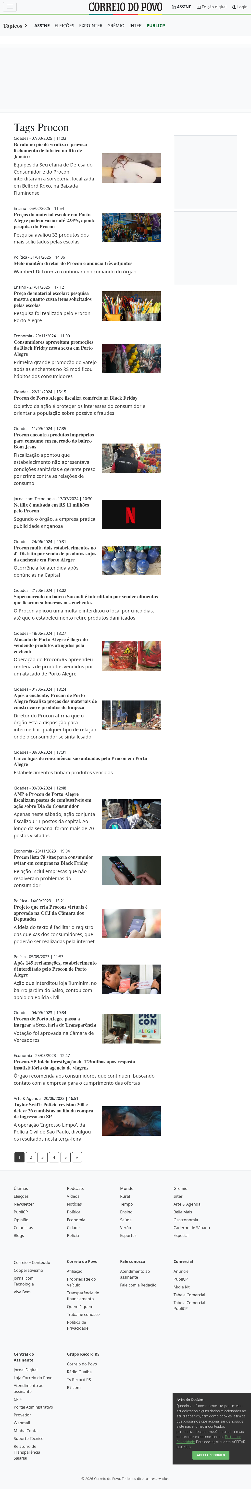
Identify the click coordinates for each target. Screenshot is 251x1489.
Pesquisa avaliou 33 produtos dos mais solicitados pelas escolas (51, 238)
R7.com (74, 1387)
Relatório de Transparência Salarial (27, 1452)
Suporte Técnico (29, 1438)
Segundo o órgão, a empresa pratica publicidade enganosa (54, 522)
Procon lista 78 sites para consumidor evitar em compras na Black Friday (53, 860)
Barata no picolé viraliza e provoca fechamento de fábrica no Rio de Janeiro (50, 150)
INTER (135, 25)
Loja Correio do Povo (33, 1377)
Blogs (19, 1235)
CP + (18, 1399)
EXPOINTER (90, 25)
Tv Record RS (79, 1379)
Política (73, 1212)
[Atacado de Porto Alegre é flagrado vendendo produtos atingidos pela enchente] (131, 656)
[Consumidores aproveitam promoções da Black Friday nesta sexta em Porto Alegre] (131, 358)
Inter (178, 1196)
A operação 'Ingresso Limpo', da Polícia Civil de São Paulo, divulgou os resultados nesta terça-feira (52, 1131)
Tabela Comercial (189, 1295)
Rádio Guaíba (79, 1371)
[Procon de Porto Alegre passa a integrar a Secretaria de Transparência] (131, 1029)
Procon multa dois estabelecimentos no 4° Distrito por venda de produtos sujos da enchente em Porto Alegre (55, 553)
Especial (181, 1235)
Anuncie (181, 1271)
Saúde (126, 1219)
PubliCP (21, 1212)
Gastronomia (186, 1219)
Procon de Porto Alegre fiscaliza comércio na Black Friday (76, 397)
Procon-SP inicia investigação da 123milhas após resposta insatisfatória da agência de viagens (74, 1064)
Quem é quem (80, 1306)
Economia (76, 1219)
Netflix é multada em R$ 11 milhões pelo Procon (51, 507)
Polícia (73, 1235)
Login (242, 7)
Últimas (21, 1188)
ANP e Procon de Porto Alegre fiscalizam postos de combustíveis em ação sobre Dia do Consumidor (52, 800)
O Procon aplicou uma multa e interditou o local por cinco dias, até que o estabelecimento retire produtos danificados (84, 614)
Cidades (74, 1227)
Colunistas (23, 1227)
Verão (125, 1227)
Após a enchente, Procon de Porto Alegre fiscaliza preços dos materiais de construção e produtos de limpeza (55, 701)
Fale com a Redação (138, 1285)
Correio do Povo (82, 1364)
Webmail (22, 1422)
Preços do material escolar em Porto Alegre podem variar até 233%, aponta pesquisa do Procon (55, 220)
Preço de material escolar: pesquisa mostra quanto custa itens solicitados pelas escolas (53, 299)
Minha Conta (26, 1430)
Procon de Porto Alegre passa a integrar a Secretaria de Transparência (55, 1021)
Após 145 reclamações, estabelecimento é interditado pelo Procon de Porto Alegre (55, 968)
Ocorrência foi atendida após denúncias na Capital (46, 571)
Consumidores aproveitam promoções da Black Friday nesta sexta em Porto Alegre (53, 347)
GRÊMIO (116, 25)
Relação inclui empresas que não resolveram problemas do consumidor (50, 878)
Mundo (127, 1188)
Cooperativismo (28, 1270)
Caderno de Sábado (192, 1227)
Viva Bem (22, 1292)
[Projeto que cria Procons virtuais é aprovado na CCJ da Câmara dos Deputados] (131, 923)
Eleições (21, 1196)
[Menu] (10, 7)
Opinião (21, 1219)
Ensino (126, 1212)
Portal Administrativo (33, 1407)
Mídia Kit (182, 1287)
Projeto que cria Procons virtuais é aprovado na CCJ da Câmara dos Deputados (51, 912)
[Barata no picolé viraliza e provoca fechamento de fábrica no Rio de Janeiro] (131, 168)
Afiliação (75, 1271)
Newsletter (24, 1204)
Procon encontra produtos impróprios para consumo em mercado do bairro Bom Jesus (54, 440)
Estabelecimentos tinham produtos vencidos (63, 772)
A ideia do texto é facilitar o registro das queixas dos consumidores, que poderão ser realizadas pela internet (54, 934)
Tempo (126, 1204)
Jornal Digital (26, 1370)
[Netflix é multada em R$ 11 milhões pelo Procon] (131, 514)
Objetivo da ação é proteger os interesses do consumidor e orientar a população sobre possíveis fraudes (79, 410)
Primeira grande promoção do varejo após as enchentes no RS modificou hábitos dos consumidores (55, 369)
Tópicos (12, 25)
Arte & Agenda (187, 1204)
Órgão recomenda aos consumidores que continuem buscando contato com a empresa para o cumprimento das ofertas (84, 1079)
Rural (125, 1196)
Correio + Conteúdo (32, 1262)
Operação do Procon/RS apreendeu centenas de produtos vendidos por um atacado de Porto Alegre (53, 666)
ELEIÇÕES (64, 25)
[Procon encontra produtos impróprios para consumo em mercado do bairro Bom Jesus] (131, 458)
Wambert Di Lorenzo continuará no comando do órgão (75, 271)
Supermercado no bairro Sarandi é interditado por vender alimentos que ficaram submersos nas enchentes (86, 599)
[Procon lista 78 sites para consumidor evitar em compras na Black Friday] (131, 870)
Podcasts (75, 1188)
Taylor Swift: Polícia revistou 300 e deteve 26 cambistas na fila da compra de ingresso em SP (53, 1110)
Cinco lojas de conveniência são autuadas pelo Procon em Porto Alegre (80, 761)
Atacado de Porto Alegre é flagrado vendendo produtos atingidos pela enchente (51, 645)
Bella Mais (183, 1212)
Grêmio (181, 1188)
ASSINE (42, 25)
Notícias (74, 1204)
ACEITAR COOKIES (211, 1455)
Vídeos (73, 1196)
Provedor (22, 1415)
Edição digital (214, 7)
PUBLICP (156, 25)
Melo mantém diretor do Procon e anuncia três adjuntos (73, 263)
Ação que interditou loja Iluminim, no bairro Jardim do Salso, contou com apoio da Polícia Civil (55, 990)
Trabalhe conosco (83, 1314)
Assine (184, 7)
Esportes (128, 1235)
